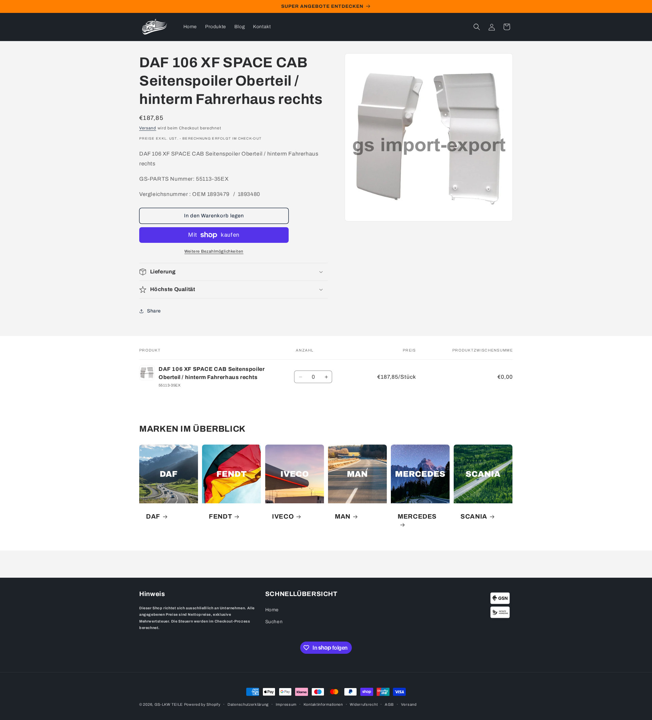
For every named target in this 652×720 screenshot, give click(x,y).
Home (272, 609)
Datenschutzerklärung (248, 704)
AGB (389, 704)
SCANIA (473, 516)
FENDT (220, 516)
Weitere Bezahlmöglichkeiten (213, 251)
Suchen (274, 622)
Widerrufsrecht (364, 704)
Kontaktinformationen (323, 704)
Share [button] (154, 310)
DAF (153, 516)
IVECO (283, 516)
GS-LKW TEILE (169, 704)
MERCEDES (417, 516)
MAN (342, 516)
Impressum (286, 704)
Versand (147, 128)
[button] (476, 26)
